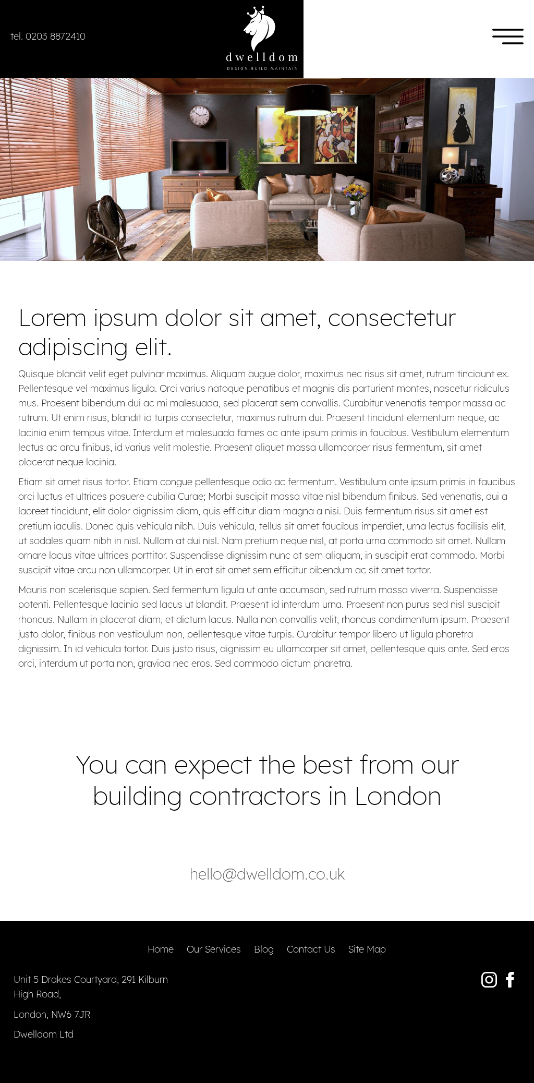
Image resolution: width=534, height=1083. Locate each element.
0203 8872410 (56, 36)
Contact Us (311, 949)
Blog (264, 949)
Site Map (367, 949)
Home (161, 949)
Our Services (214, 949)
